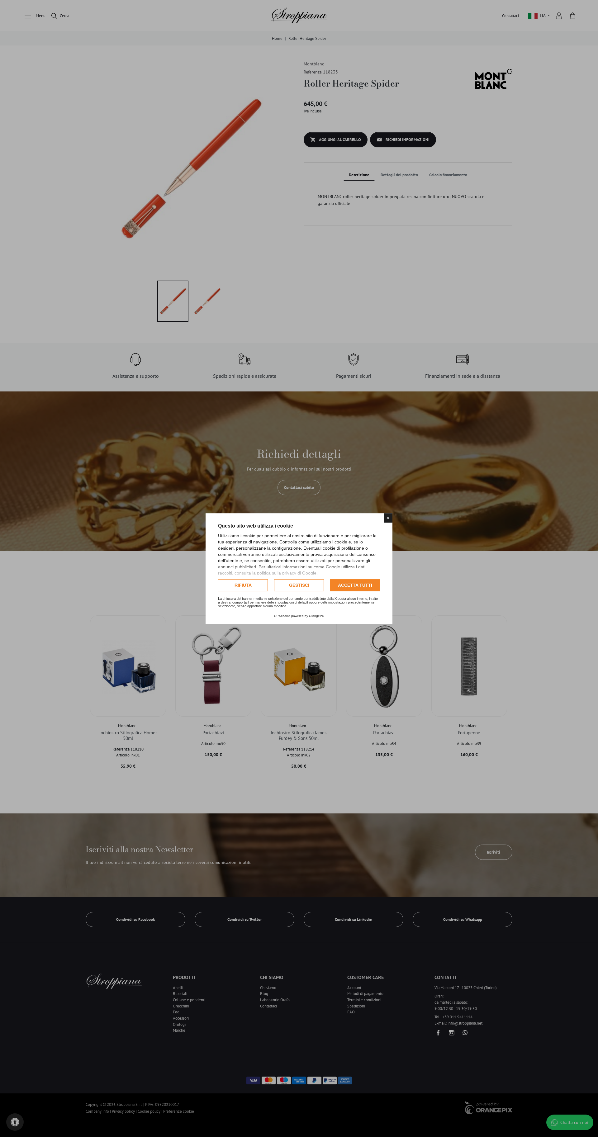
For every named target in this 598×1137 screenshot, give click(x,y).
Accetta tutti (355, 585)
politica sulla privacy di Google (286, 573)
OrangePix (316, 616)
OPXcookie (282, 616)
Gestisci (299, 585)
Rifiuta (243, 585)
